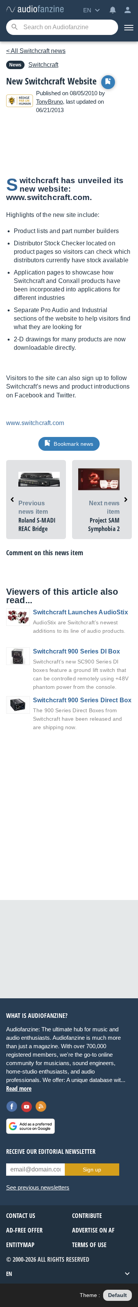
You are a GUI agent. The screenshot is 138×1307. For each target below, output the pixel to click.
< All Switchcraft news (36, 51)
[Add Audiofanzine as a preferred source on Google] (30, 1126)
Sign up (92, 1169)
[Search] (14, 27)
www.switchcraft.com (35, 423)
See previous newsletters (37, 1187)
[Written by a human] (19, 101)
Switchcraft (43, 64)
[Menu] (128, 27)
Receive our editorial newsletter (50, 1151)
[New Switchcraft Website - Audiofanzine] (35, 9)
